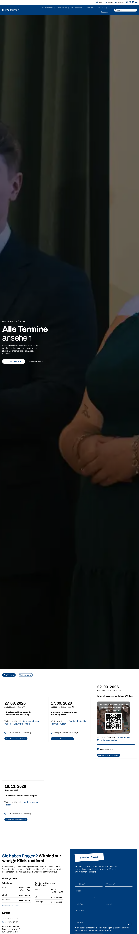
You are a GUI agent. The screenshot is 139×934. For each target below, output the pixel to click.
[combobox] (125, 10)
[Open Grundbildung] (82, 8)
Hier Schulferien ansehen (11, 906)
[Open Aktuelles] (93, 8)
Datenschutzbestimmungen (99, 928)
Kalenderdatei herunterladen (16, 739)
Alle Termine (9, 675)
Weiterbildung (25, 675)
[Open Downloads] (106, 8)
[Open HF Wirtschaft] (68, 8)
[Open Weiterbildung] (54, 8)
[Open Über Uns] (108, 12)
